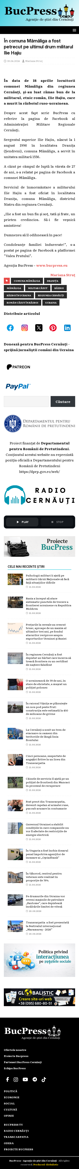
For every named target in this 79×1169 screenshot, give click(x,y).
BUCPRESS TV (13, 1124)
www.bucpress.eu (51, 265)
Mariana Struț (34, 61)
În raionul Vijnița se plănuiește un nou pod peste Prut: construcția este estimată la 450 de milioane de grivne (47, 708)
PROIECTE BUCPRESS (18, 1149)
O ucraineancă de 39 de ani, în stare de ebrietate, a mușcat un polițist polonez (46, 684)
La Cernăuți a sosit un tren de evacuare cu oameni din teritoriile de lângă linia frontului (46, 735)
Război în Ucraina (19, 295)
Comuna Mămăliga (27, 281)
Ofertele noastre (15, 1050)
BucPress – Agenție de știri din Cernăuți (33, 1160)
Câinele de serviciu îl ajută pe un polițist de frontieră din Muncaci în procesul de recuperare (48, 782)
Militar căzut (38, 288)
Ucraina (51, 302)
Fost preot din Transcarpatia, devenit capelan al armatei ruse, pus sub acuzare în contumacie (47, 805)
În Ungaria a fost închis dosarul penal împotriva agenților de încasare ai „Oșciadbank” (47, 853)
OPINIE (9, 1115)
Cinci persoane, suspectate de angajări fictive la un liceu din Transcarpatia (46, 759)
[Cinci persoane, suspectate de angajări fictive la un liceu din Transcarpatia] (15, 762)
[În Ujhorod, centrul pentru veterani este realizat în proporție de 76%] (15, 880)
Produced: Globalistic (45, 1164)
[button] (73, 30)
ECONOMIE (11, 1097)
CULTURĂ (10, 1109)
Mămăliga (14, 288)
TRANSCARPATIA (16, 1137)
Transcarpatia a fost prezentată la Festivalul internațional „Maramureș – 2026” (47, 925)
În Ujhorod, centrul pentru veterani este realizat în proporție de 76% (44, 876)
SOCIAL (9, 1103)
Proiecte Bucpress (16, 1056)
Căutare (63, 401)
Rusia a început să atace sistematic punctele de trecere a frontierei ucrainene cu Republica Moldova (48, 603)
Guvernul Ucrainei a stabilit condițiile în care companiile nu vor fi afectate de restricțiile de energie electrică (47, 829)
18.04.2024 (13, 61)
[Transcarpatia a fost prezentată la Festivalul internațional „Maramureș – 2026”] (15, 928)
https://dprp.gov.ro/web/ (39, 471)
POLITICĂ (10, 1091)
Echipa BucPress (15, 1068)
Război (59, 288)
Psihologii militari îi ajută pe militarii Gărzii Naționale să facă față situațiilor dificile (47, 578)
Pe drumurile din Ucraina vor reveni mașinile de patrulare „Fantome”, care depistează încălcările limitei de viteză (45, 901)
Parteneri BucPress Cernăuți (23, 1062)
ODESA (9, 1143)
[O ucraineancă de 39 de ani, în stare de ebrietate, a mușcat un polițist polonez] (15, 687)
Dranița (52, 281)
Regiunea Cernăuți (51, 295)
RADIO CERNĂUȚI (16, 1130)
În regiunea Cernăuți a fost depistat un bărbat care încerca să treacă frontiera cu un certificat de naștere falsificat (48, 659)
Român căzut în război (22, 302)
